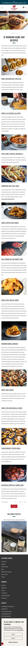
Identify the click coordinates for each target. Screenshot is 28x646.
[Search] (26, 7)
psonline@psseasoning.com (7, 606)
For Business (4, 593)
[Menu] (2, 7)
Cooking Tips (14, 33)
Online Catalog (4, 566)
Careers (3, 590)
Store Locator (4, 574)
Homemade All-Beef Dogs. (8, 199)
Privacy (3, 577)
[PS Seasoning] (14, 7)
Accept (13, 634)
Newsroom (3, 588)
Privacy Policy (20, 630)
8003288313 (4, 609)
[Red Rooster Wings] (14, 378)
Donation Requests (5, 595)
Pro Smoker (4, 598)
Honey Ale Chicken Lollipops (11, 113)
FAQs (2, 569)
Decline (13, 638)
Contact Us (4, 561)
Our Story (3, 585)
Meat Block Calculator (6, 572)
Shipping (3, 564)
